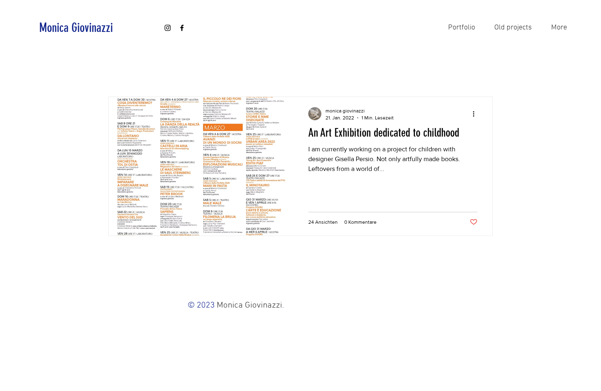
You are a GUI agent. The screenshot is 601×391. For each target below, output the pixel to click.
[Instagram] (168, 28)
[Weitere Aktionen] (476, 114)
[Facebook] (182, 28)
